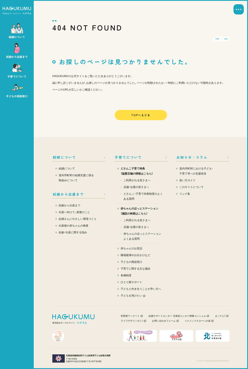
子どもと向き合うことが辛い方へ (141, 288)
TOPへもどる (140, 115)
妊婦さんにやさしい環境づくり (78, 218)
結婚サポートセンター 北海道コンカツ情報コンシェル (177, 316)
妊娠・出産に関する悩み (73, 232)
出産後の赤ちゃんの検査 (73, 225)
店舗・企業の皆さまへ (136, 187)
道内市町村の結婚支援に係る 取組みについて (76, 178)
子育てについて (128, 157)
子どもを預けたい (131, 295)
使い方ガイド (187, 180)
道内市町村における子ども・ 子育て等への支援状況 (196, 171)
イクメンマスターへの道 (198, 320)
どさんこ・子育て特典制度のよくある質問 (143, 196)
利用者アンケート (130, 316)
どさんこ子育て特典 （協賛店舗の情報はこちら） (137, 171)
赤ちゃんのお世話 (131, 248)
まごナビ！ (220, 316)
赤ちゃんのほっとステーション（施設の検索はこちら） (139, 211)
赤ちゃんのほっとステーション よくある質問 (142, 236)
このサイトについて (191, 187)
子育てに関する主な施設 (135, 268)
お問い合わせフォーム (164, 320)
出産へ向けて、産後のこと (74, 212)
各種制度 (126, 275)
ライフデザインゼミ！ (132, 320)
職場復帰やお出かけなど (135, 255)
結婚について (64, 157)
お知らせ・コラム (192, 157)
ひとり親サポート (131, 282)
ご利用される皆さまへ (136, 180)
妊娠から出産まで (68, 194)
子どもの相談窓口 (131, 261)
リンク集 (184, 193)
